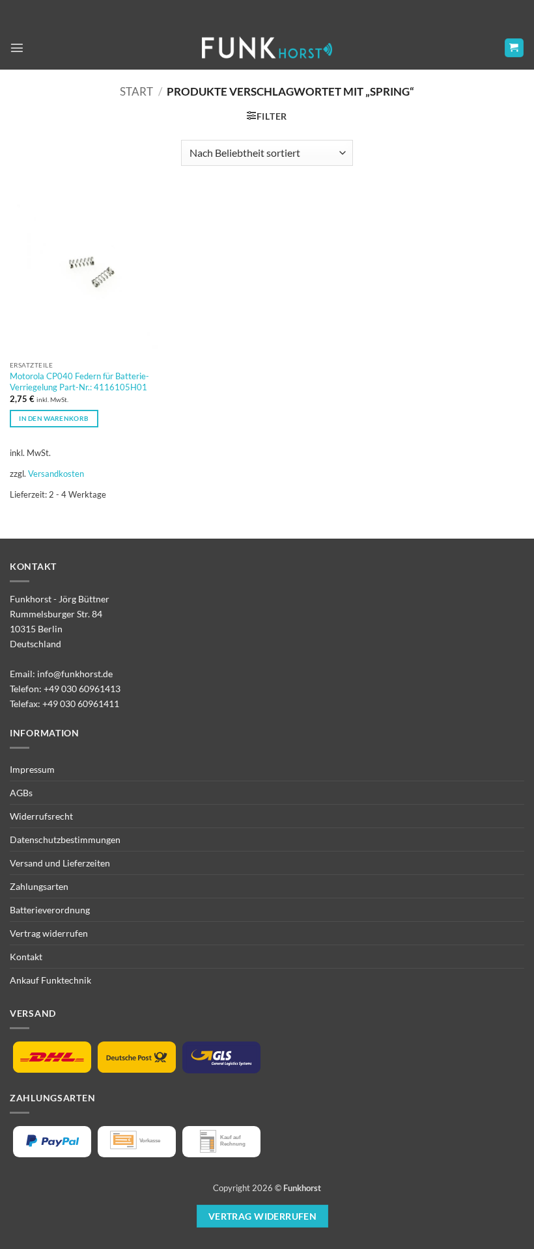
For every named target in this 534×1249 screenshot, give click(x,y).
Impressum (32, 769)
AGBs (21, 792)
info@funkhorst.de (75, 673)
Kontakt (26, 956)
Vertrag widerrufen (49, 933)
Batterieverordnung (50, 909)
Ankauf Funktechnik (50, 980)
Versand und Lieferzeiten (60, 862)
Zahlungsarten (39, 886)
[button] (17, 47)
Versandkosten (56, 473)
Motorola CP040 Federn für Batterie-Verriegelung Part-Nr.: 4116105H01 (79, 381)
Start (136, 91)
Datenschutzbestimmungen (65, 839)
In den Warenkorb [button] (54, 418)
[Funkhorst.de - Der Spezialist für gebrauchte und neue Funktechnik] (267, 47)
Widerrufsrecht (41, 816)
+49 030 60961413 (82, 688)
